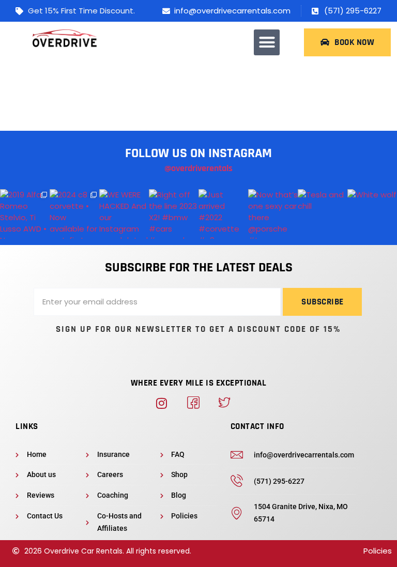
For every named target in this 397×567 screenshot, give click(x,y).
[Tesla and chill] (322, 214)
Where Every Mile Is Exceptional (199, 383)
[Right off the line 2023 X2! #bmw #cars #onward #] (173, 214)
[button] (267, 42)
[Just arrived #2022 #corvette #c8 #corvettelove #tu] (223, 214)
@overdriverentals (198, 168)
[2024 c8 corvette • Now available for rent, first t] (74, 214)
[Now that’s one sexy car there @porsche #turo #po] (273, 214)
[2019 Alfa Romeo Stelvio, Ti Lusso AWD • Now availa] (25, 214)
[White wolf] (372, 214)
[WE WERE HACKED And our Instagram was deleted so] (124, 214)
